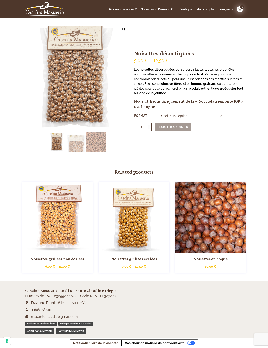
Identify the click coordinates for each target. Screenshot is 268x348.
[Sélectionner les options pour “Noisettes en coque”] (206, 249)
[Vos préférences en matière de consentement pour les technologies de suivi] (7, 341)
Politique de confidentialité (41, 323)
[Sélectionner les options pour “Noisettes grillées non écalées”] (53, 249)
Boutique (185, 9)
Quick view (62, 249)
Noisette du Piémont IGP (158, 9)
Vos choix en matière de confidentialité (155, 343)
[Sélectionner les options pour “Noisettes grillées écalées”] (129, 249)
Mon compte (205, 9)
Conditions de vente (40, 330)
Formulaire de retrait (71, 330)
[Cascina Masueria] (50, 9)
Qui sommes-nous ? (123, 9)
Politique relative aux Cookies (76, 323)
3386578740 (41, 310)
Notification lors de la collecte (95, 343)
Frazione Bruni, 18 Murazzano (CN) (59, 303)
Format (140, 116)
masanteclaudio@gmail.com (54, 316)
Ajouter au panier (173, 127)
